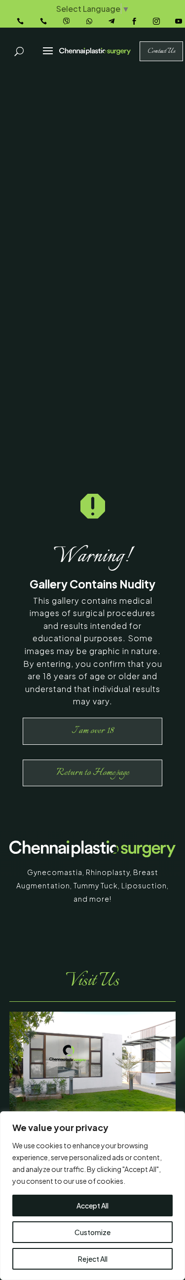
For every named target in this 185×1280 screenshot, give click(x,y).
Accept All (92, 1205)
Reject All (93, 1258)
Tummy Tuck (96, 885)
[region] (92, 1195)
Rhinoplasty (108, 872)
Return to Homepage (92, 772)
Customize (92, 1232)
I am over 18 (93, 730)
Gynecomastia (54, 872)
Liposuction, (145, 885)
